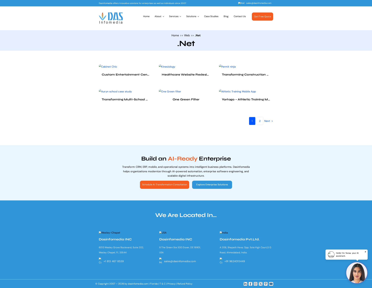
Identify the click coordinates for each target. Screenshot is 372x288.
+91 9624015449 (235, 261)
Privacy (171, 283)
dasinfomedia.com (138, 283)
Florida (154, 283)
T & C (163, 283)
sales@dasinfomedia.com (259, 3)
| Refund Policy (184, 283)
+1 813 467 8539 (114, 261)
